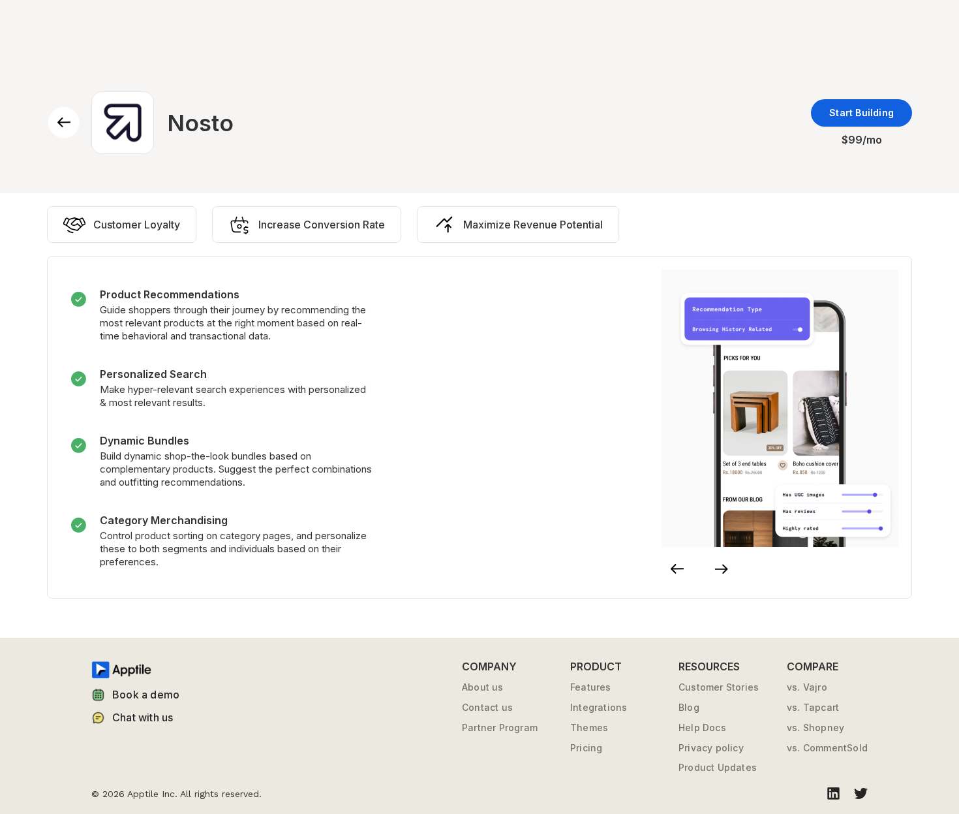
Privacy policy (711, 748)
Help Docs (702, 728)
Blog (688, 707)
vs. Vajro (807, 687)
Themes (589, 728)
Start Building (861, 112)
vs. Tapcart (813, 707)
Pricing (586, 748)
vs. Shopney (815, 728)
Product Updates (717, 767)
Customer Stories (718, 687)
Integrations (598, 707)
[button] (677, 569)
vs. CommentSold (827, 748)
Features (590, 687)
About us (483, 687)
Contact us (487, 707)
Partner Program (500, 728)
